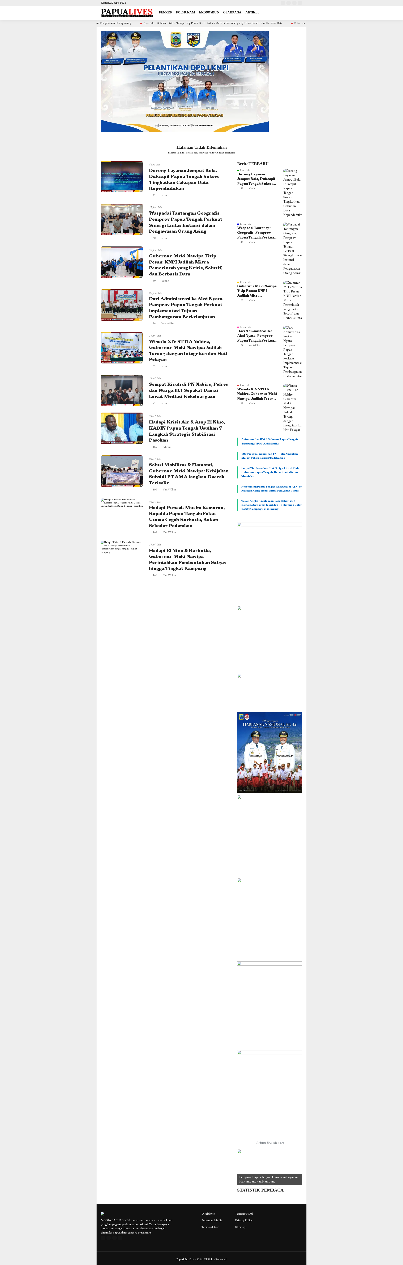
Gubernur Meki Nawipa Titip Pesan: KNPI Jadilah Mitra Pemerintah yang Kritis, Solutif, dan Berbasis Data (173, 23)
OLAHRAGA (232, 12)
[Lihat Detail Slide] (269, 1167)
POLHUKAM (185, 12)
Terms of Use (210, 1227)
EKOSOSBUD (209, 12)
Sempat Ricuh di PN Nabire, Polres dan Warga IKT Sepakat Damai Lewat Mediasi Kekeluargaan (188, 390)
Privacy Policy (244, 1220)
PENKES (165, 12)
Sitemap (240, 1227)
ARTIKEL (252, 12)
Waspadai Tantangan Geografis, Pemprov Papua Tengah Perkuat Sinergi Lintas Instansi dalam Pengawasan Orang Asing (256, 233)
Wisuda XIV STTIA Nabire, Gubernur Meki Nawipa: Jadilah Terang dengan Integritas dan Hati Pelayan (257, 394)
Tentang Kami (244, 1214)
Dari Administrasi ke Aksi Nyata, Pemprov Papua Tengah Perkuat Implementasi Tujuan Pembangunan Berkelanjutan (256, 336)
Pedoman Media (212, 1220)
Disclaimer (208, 1214)
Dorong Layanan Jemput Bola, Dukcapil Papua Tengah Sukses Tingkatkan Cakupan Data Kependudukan (256, 179)
